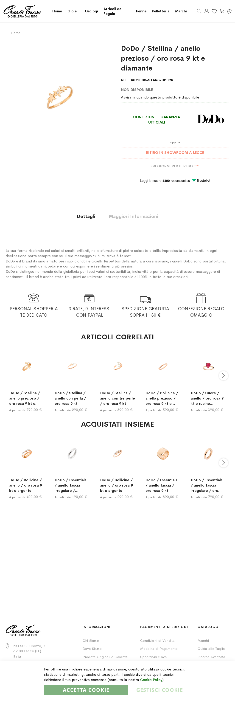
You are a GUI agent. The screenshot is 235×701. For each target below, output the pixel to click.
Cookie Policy (151, 679)
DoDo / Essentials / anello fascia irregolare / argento (71, 485)
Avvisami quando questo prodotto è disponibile (160, 97)
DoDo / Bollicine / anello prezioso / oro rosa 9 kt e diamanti (161, 398)
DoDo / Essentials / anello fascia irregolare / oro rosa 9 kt (207, 485)
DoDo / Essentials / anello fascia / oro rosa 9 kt (161, 485)
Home (57, 11)
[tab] (86, 216)
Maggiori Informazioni (133, 216)
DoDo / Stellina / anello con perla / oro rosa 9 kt (70, 398)
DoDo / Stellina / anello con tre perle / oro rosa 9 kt (117, 398)
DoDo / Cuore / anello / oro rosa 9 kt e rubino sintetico (207, 398)
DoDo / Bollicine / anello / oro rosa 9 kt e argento (25, 485)
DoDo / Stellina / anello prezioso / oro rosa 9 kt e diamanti (24, 398)
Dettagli (86, 216)
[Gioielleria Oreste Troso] (22, 11)
